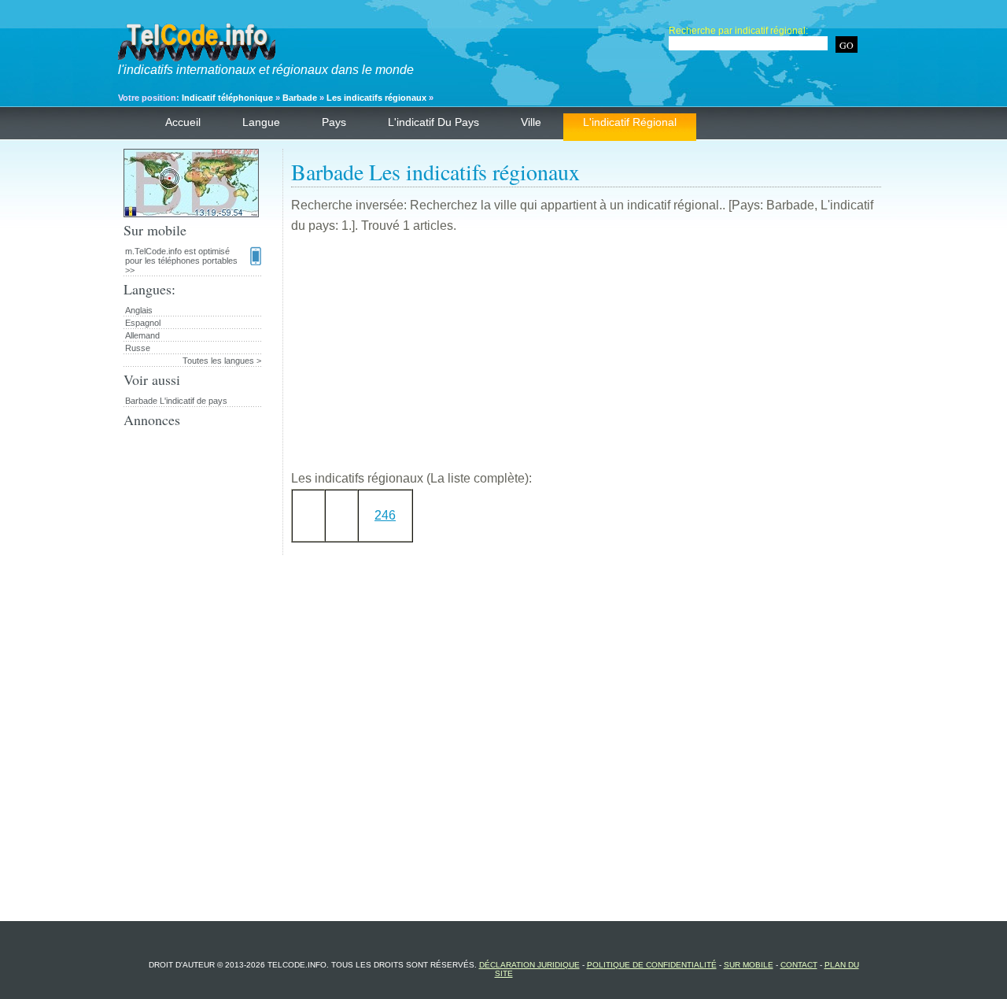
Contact (798, 964)
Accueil (183, 122)
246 (385, 515)
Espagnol (142, 322)
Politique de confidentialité (652, 964)
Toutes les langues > (222, 360)
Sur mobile (748, 964)
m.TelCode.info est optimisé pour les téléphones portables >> (181, 260)
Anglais (139, 310)
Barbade (299, 97)
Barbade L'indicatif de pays (176, 400)
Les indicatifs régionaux (376, 97)
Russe (137, 348)
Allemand (142, 335)
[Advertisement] (586, 358)
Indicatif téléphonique (227, 97)
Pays (334, 122)
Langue (261, 122)
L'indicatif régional (630, 122)
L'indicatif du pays (433, 122)
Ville (531, 122)
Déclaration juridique (529, 964)
